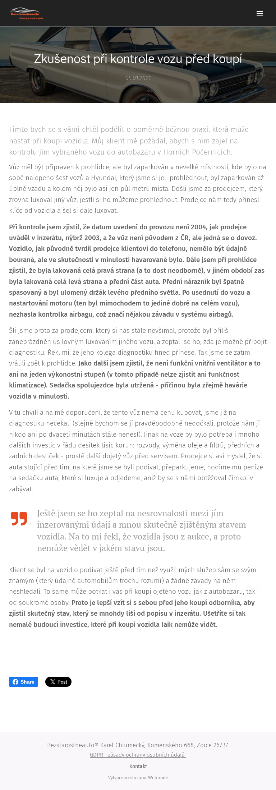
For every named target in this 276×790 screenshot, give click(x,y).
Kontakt (138, 766)
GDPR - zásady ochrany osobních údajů (138, 755)
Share (27, 682)
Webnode (158, 777)
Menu (260, 13)
